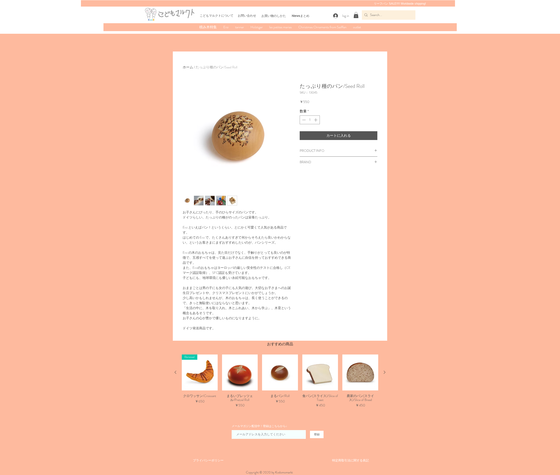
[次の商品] (384, 372)
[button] (356, 15)
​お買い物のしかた (273, 16)
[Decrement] (303, 120)
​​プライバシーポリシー (208, 460)
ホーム (188, 67)
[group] (280, 383)
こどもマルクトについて (216, 15)
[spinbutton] (309, 120)
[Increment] (316, 120)
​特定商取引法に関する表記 (350, 460)
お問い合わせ (247, 15)
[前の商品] (175, 372)
